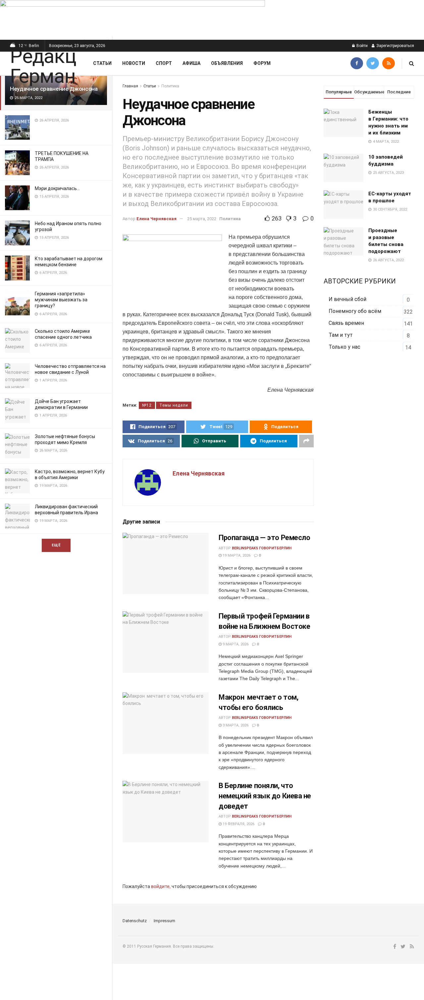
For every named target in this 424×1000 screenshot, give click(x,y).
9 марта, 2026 (235, 644)
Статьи (102, 63)
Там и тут (341, 335)
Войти (361, 45)
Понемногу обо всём (355, 311)
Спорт (164, 63)
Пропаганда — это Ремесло (264, 537)
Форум (262, 63)
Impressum (164, 920)
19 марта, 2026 (236, 555)
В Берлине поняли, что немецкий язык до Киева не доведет (265, 795)
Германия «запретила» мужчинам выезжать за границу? (61, 299)
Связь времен (346, 323)
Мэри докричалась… (57, 188)
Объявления (227, 63)
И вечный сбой (347, 299)
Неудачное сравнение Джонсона (53, 88)
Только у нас (344, 347)
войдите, (161, 886)
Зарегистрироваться (394, 45)
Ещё (56, 545)
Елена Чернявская (156, 218)
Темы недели (173, 405)
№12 (147, 405)
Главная (130, 86)
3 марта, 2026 (235, 725)
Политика (170, 86)
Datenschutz (135, 920)
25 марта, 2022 (201, 218)
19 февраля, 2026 (238, 824)
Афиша (191, 63)
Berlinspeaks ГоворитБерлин (262, 548)
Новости (133, 63)
